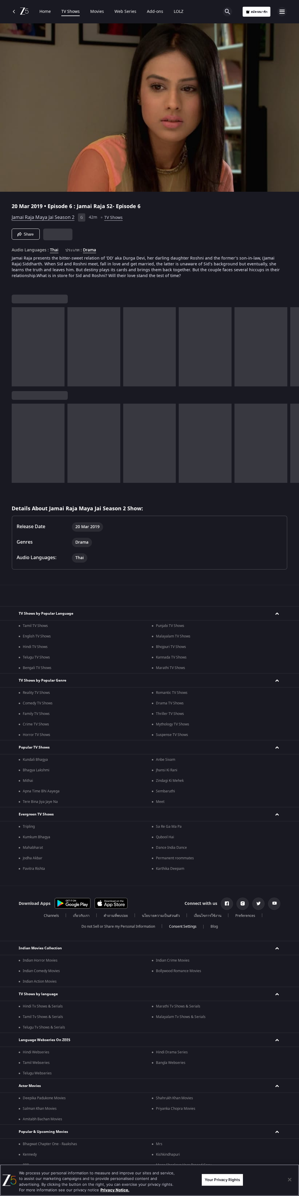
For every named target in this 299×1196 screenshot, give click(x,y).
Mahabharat (33, 847)
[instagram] (243, 904)
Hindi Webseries (36, 1052)
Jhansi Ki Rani (166, 770)
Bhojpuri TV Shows (171, 646)
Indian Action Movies (40, 981)
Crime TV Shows (36, 724)
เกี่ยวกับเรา (81, 915)
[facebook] (227, 904)
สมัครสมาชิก (259, 12)
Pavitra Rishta (34, 868)
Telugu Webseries (37, 1073)
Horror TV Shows (36, 734)
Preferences (245, 915)
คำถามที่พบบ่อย (116, 915)
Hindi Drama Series (172, 1052)
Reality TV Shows (36, 692)
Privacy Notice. (114, 1190)
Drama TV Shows (170, 703)
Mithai (28, 780)
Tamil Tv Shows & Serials (43, 1016)
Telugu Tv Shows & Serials (44, 1027)
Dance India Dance (171, 847)
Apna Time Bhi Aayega (41, 791)
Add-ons (155, 12)
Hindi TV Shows (35, 646)
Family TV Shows (36, 713)
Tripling (29, 826)
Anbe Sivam (165, 759)
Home (45, 12)
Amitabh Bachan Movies (42, 1119)
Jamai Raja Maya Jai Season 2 (43, 217)
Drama (89, 250)
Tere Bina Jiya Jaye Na (40, 801)
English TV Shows (37, 636)
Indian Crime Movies (173, 960)
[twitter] (258, 904)
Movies (97, 12)
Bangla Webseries (170, 1062)
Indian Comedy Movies (41, 971)
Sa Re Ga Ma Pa (169, 826)
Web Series (125, 12)
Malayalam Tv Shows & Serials (181, 1016)
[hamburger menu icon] (282, 11)
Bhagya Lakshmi (36, 770)
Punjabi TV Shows (170, 625)
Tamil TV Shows (35, 625)
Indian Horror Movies (40, 960)
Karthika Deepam (170, 868)
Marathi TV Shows (170, 667)
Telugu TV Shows (36, 657)
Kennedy (30, 1154)
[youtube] (274, 904)
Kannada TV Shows (171, 657)
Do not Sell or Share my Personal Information (118, 926)
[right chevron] (18, 346)
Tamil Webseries (36, 1062)
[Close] (289, 1179)
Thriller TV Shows (170, 713)
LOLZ (178, 12)
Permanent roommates (175, 858)
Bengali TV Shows (37, 667)
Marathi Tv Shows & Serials (178, 1006)
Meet (160, 801)
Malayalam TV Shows (173, 636)
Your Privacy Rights (222, 1179)
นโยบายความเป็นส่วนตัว (161, 915)
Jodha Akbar (32, 858)
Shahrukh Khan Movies (174, 1098)
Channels (51, 915)
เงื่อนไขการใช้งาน (207, 915)
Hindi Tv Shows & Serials (43, 1006)
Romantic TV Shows (171, 692)
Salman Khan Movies (40, 1108)
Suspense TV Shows (172, 734)
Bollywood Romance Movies (178, 971)
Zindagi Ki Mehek (170, 780)
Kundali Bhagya (35, 759)
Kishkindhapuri (168, 1154)
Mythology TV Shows (172, 724)
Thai (54, 250)
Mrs (159, 1144)
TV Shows (70, 12)
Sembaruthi (165, 791)
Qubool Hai (165, 837)
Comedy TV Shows (38, 703)
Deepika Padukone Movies (44, 1098)
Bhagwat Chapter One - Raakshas (50, 1144)
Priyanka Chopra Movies (175, 1108)
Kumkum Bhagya (36, 837)
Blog (214, 926)
